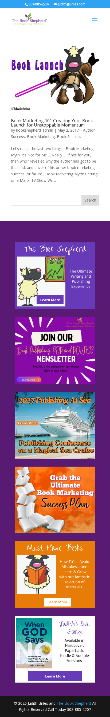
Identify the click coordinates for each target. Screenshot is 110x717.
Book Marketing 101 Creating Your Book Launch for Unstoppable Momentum (52, 123)
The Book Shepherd (74, 703)
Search (90, 200)
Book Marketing (41, 136)
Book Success (69, 136)
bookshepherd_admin (34, 130)
